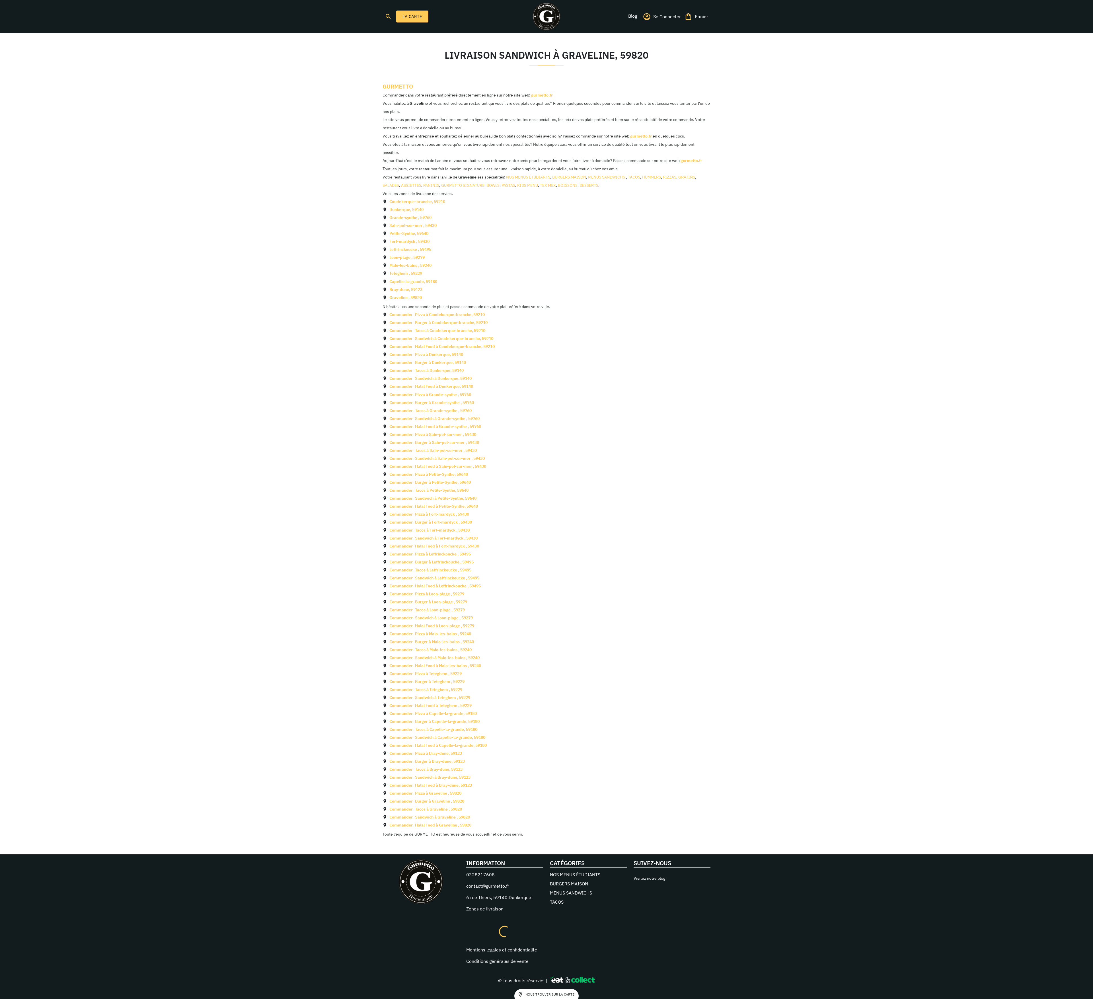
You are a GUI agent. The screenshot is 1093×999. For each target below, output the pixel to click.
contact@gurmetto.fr (487, 886)
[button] (632, 16)
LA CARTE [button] (412, 16)
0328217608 (480, 874)
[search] (388, 16)
